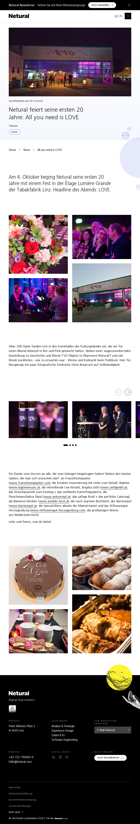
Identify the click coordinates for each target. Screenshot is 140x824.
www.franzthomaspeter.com (30, 482)
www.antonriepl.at (57, 496)
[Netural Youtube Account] (67, 757)
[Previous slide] (118, 392)
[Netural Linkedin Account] (54, 757)
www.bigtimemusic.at (25, 487)
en (121, 16)
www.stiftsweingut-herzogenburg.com (58, 510)
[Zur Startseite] (19, 16)
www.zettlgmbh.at (114, 487)
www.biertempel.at (23, 505)
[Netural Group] (61, 818)
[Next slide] (128, 392)
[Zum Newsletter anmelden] (128, 730)
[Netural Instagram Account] (60, 757)
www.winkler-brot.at (54, 501)
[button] (66, 445)
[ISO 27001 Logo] (12, 708)
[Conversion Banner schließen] (128, 5)
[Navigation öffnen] (128, 16)
